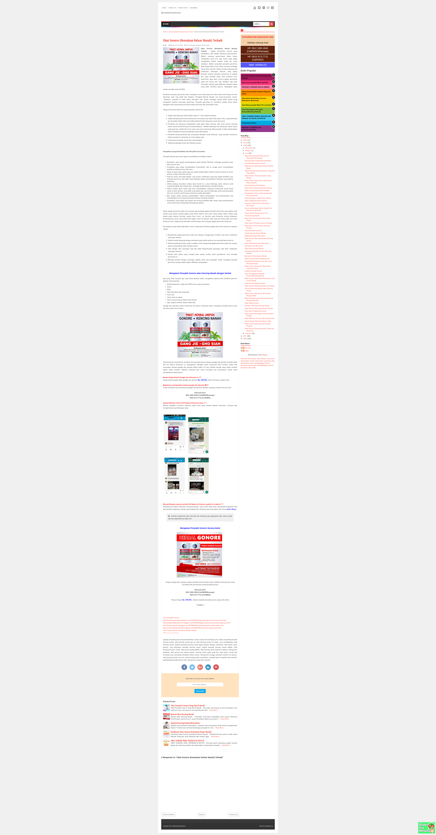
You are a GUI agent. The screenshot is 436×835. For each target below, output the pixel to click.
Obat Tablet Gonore (252, 303)
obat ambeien (262, 358)
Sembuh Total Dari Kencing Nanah (257, 306)
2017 (245, 336)
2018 (245, 145)
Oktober (248, 150)
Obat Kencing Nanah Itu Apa (255, 283)
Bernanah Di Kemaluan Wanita (256, 256)
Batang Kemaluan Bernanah (255, 236)
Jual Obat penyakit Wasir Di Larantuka (256, 105)
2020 (245, 140)
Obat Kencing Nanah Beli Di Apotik (257, 190)
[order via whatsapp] (426, 833)
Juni (247, 153)
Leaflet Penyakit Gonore (253, 271)
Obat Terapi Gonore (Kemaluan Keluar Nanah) (180, 630)
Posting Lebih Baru (168, 814)
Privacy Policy (183, 8)
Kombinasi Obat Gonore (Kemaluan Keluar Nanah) (191, 731)
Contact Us (172, 8)
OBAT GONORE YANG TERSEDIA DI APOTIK (187, 740)
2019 (245, 143)
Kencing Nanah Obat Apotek (255, 185)
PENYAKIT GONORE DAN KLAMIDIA (255, 87)
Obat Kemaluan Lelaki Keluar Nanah (258, 198)
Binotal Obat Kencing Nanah (182, 714)
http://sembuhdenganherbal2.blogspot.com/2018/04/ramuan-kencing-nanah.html (192, 628)
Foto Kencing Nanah (252, 216)
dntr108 (247, 348)
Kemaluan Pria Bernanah (254, 246)
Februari (248, 333)
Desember (249, 148)
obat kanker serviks (248, 361)
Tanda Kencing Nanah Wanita (255, 233)
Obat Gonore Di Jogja (171, 633)
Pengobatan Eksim (249, 123)
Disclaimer (193, 8)
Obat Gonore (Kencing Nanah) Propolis (259, 308)
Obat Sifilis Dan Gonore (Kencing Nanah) (259, 318)
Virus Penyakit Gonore (171, 618)
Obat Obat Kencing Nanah (254, 248)
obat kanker (252, 365)
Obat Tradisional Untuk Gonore (256, 201)
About (164, 8)
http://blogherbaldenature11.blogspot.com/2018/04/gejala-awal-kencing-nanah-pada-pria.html (196, 623)
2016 (245, 338)
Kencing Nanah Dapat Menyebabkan (258, 161)
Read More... (214, 710)
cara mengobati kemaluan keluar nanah (198, 45)
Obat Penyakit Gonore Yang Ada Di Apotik (188, 705)
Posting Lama (233, 814)
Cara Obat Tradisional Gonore (255, 311)
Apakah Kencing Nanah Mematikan (185, 723)
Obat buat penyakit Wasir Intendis (255, 82)
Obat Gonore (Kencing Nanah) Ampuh (258, 188)
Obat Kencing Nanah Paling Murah (257, 259)
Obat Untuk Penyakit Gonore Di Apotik (258, 223)
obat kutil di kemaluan (248, 358)
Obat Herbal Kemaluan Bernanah (257, 243)
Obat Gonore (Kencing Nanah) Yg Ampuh (260, 286)
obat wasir (271, 358)
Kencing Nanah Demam (253, 230)
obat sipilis (252, 367)
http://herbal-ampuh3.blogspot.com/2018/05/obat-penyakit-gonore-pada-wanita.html (193, 625)
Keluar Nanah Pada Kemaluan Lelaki (258, 321)
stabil (247, 351)
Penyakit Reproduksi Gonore (255, 163)
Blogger (264, 355)
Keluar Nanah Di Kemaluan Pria (256, 213)
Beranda (201, 814)
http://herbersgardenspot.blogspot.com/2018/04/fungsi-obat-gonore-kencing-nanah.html (194, 620)
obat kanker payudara (263, 361)
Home (166, 24)
